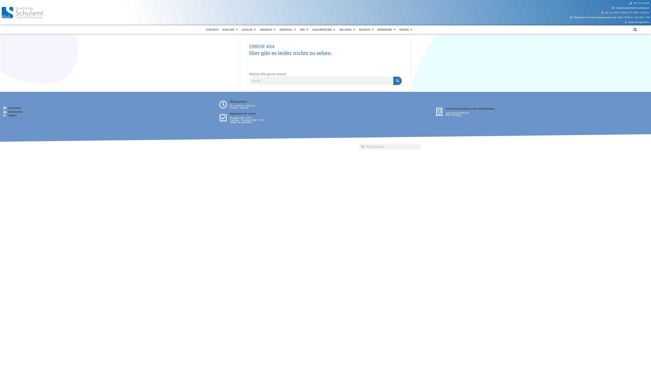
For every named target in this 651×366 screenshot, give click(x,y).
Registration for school (243, 113)
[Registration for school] (223, 118)
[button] (635, 30)
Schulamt (228, 29)
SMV (302, 29)
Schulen (247, 29)
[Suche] (397, 81)
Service (404, 29)
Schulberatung (322, 29)
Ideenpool (286, 29)
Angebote (266, 29)
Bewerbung (385, 29)
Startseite (212, 29)
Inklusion (345, 29)
